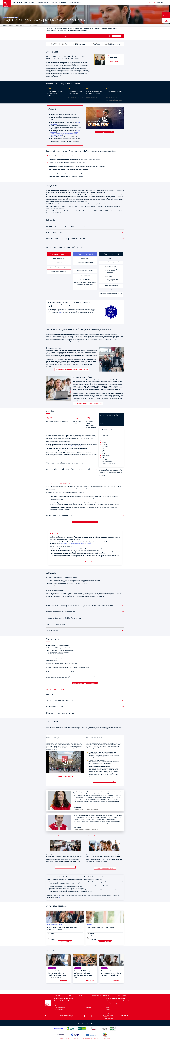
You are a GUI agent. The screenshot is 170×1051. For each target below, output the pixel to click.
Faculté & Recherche (59, 1007)
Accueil (5, 25)
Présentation (53, 36)
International (88, 1007)
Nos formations (17, 2)
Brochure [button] (165, 16)
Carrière (78, 36)
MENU (167, 1)
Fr (143, 2)
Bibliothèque (109, 1000)
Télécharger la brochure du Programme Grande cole (85, 522)
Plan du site (126, 1003)
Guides (86, 1000)
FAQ (94, 1016)
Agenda (69, 995)
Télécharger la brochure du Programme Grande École (85, 683)
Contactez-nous (51, 1016)
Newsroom (57, 995)
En (146, 2)
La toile (108, 1007)
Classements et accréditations (62, 1000)
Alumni (80, 995)
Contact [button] (166, 21)
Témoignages (88, 1003)
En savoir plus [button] (63, 980)
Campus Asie (126, 1000)
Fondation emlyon (59, 1009)
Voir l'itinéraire (109, 1018)
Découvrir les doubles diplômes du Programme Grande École (72, 369)
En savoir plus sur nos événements (65, 867)
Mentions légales (64, 1038)
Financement (102, 36)
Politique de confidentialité (90, 1038)
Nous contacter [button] (114, 61)
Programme (67, 36)
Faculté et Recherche (42, 2)
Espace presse (88, 1005)
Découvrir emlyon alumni (84, 561)
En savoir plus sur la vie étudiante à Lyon (104, 781)
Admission (90, 36)
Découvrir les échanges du (88, 403)
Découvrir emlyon (29, 2)
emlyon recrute (122, 995)
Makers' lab (109, 1005)
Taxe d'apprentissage (111, 1003)
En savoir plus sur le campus (65, 776)
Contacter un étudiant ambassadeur (105, 868)
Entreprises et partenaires (58, 2)
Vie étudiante (116, 36)
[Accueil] (7, 3)
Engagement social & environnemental (64, 1003)
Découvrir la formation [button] (65, 941)
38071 (60, 312)
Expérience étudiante (74, 2)
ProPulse (108, 1009)
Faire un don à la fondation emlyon (100, 995)
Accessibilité (106, 1038)
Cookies (76, 1038)
